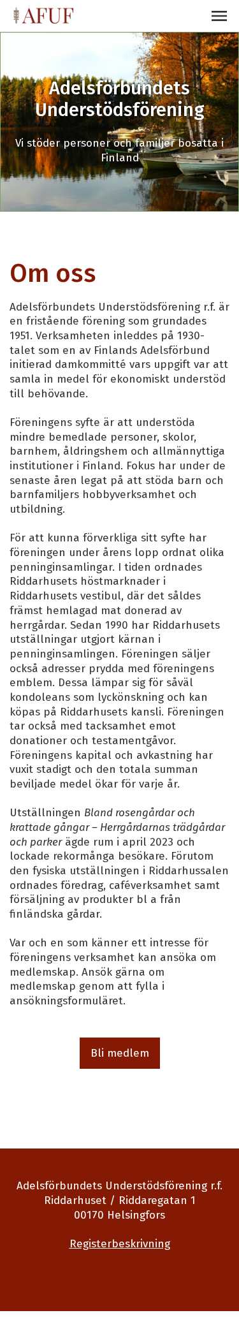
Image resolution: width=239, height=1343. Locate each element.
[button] (219, 16)
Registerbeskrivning (119, 1244)
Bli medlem (120, 1053)
